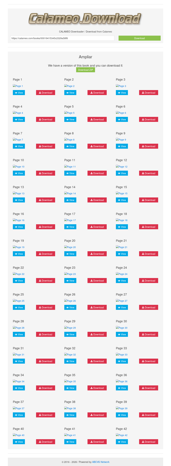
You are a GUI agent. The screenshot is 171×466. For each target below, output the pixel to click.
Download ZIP (85, 69)
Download (139, 38)
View (20, 92)
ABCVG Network (100, 462)
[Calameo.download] (85, 18)
